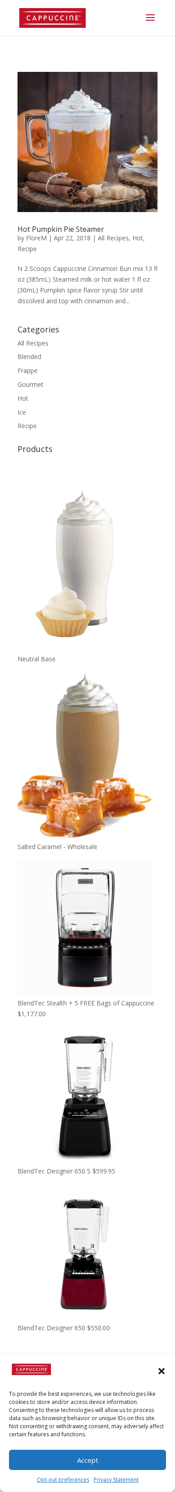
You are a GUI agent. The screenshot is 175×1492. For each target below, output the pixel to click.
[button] (161, 1371)
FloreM (36, 238)
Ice (22, 412)
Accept (87, 1460)
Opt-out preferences (63, 1479)
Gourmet (31, 384)
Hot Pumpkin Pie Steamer (61, 229)
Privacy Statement (116, 1479)
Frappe (28, 370)
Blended (29, 356)
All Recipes (113, 238)
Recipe (27, 248)
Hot (137, 238)
